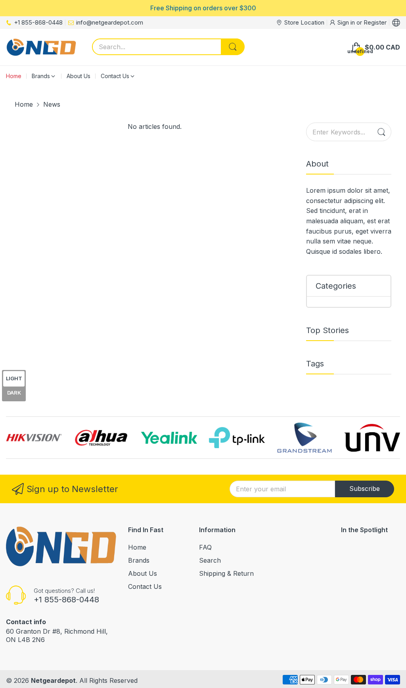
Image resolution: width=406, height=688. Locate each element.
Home (137, 547)
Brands (138, 560)
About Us (142, 573)
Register (375, 22)
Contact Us (145, 586)
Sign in (346, 22)
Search (210, 560)
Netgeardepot (53, 680)
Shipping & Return (226, 573)
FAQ (205, 547)
